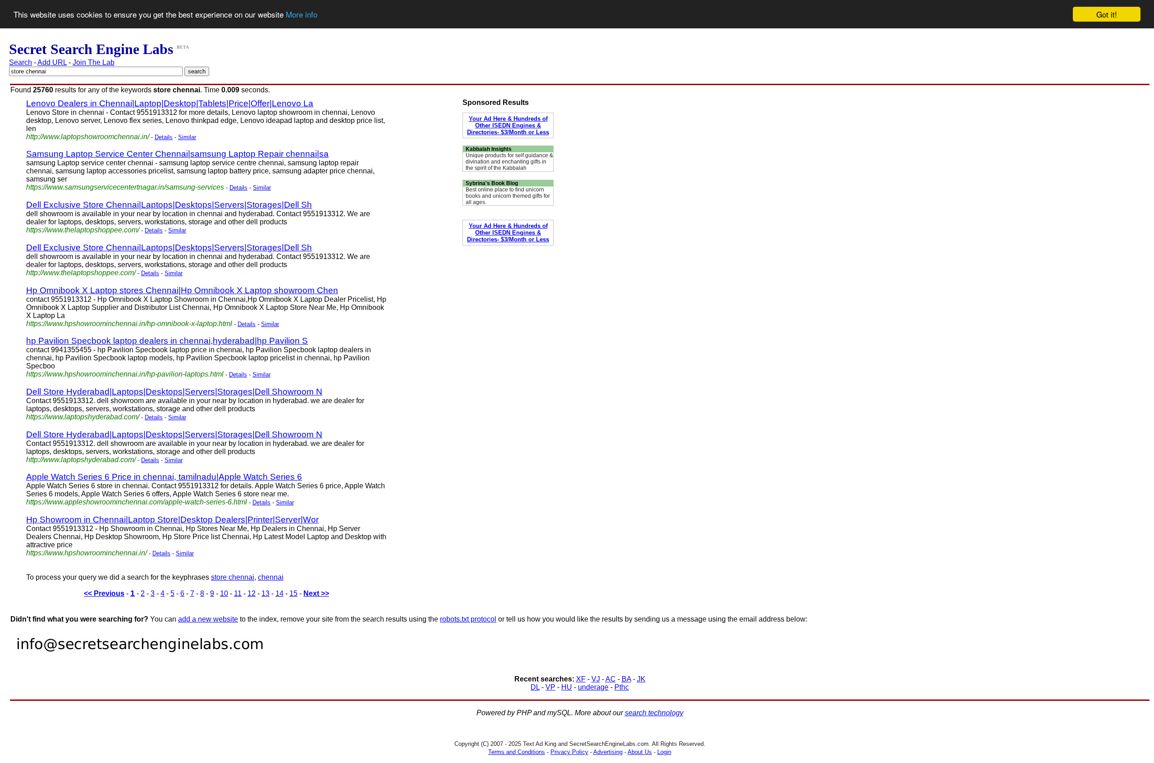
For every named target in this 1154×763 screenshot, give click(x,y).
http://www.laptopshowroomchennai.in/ (87, 137)
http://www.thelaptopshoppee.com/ (81, 273)
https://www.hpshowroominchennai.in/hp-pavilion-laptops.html (125, 374)
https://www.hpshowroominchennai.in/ (86, 553)
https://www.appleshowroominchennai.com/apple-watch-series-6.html (136, 502)
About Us (639, 752)
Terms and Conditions (516, 752)
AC (610, 679)
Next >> (316, 593)
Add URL (52, 62)
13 (265, 593)
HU (566, 687)
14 (279, 593)
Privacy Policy (569, 752)
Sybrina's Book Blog (492, 183)
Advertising (608, 752)
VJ (595, 679)
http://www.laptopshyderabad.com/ (81, 459)
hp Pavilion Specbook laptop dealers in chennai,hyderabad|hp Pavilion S (167, 340)
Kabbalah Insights (489, 149)
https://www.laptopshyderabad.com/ (82, 417)
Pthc (621, 687)
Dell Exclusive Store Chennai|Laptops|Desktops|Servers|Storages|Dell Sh (169, 204)
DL (535, 687)
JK (641, 679)
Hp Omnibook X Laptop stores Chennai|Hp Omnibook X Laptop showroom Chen (182, 290)
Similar (187, 137)
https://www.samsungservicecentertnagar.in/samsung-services (125, 187)
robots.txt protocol (468, 619)
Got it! (1106, 14)
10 (224, 593)
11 (238, 593)
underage (593, 687)
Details (164, 137)
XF (581, 679)
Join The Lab (93, 62)
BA (626, 679)
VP (550, 687)
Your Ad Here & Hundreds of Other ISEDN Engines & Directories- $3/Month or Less (508, 125)
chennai (271, 577)
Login (664, 752)
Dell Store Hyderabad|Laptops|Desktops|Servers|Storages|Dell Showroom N (174, 391)
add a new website (208, 619)
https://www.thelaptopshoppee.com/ (82, 230)
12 (251, 593)
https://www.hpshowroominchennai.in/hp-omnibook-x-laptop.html (129, 323)
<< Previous (104, 593)
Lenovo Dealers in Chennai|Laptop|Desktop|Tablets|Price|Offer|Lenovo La (169, 103)
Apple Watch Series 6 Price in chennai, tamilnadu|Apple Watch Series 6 (164, 476)
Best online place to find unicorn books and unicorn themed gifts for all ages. (508, 195)
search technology (654, 713)
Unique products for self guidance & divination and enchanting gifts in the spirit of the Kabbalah (509, 161)
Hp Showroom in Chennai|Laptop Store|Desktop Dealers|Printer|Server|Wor (172, 519)
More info (301, 14)
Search (20, 62)
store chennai (232, 577)
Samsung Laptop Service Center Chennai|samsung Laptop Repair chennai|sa (177, 154)
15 (293, 593)
